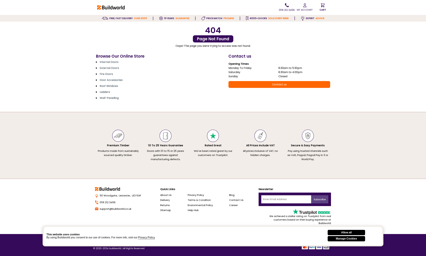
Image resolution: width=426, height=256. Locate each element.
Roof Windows (109, 86)
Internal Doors (109, 62)
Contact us (279, 84)
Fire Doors (106, 74)
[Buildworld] (111, 7)
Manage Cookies (346, 238)
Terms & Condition (199, 200)
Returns (165, 205)
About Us (166, 195)
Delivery (165, 200)
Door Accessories (111, 80)
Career (233, 205)
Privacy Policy (196, 195)
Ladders (105, 92)
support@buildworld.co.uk (115, 209)
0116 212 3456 (107, 202)
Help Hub (193, 210)
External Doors (109, 68)
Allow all (346, 232)
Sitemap (165, 210)
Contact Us (236, 200)
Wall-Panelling (109, 98)
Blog (231, 195)
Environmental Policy (200, 205)
